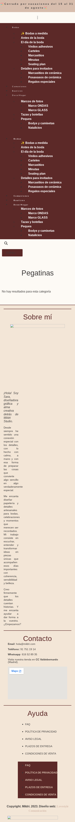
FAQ (27, 724)
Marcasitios (36, 55)
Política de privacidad (41, 731)
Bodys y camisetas (41, 123)
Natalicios (35, 127)
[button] (37, 132)
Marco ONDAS (38, 105)
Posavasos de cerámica (44, 77)
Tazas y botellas (32, 114)
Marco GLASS (38, 110)
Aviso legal (33, 738)
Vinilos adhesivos (40, 46)
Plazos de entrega (38, 746)
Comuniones (19, 86)
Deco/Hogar (19, 95)
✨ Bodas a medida (34, 33)
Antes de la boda (32, 37)
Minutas (33, 59)
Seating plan (37, 64)
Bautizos (17, 91)
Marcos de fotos (32, 101)
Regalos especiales (41, 81)
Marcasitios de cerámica (45, 72)
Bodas (15, 27)
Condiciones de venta (40, 753)
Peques (26, 118)
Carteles (34, 51)
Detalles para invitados (36, 68)
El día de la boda (32, 42)
